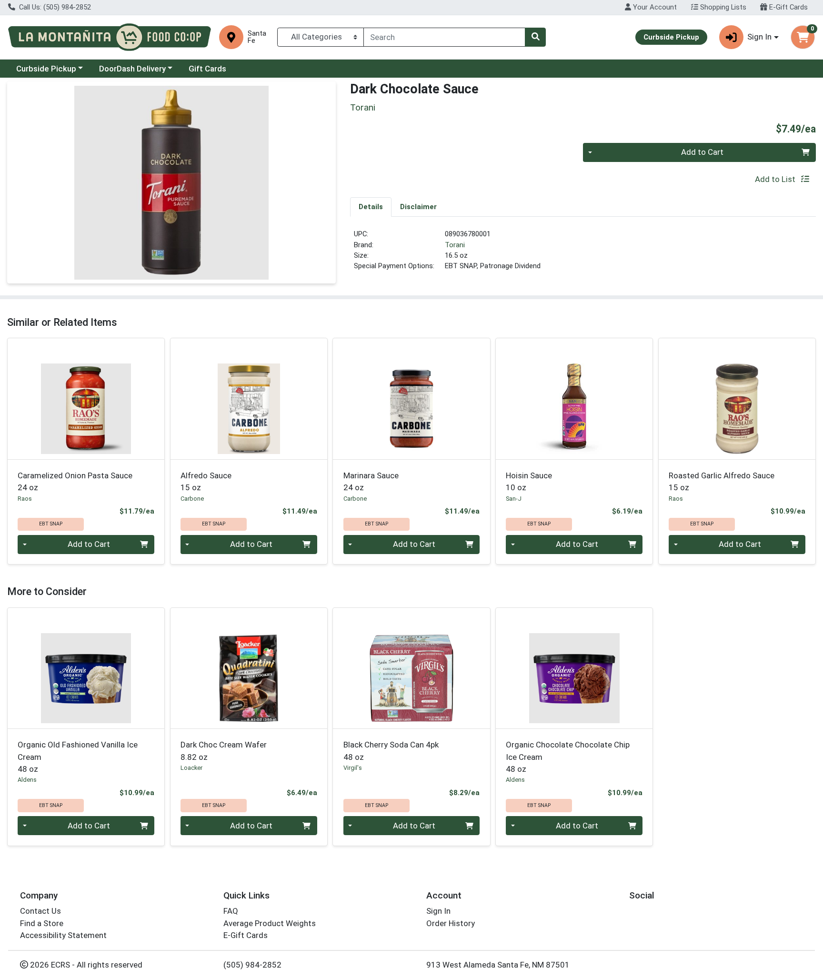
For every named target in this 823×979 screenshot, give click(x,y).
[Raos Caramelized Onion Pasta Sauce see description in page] (86, 398)
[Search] (535, 37)
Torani (455, 245)
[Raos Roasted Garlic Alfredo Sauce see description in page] (736, 398)
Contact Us (40, 911)
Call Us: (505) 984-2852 (54, 7)
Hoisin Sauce (529, 481)
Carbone (192, 498)
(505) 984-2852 (252, 964)
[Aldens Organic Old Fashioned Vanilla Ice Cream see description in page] (86, 668)
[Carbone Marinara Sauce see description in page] (411, 398)
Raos (25, 498)
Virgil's (352, 767)
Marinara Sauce (371, 481)
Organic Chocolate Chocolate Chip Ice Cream (568, 757)
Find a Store (41, 923)
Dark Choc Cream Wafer (224, 750)
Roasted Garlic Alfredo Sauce (721, 481)
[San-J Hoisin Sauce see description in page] (574, 398)
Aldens (27, 779)
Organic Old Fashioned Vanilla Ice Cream (78, 757)
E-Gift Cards (787, 7)
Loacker (191, 767)
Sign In (438, 911)
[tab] (370, 206)
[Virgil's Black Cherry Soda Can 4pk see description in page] (411, 668)
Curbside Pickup (46, 68)
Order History (450, 923)
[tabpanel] (583, 254)
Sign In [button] (759, 36)
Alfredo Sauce (206, 481)
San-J (514, 498)
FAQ (230, 911)
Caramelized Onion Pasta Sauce (75, 481)
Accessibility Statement (63, 935)
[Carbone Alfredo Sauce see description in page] (248, 398)
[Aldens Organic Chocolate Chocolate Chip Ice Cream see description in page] (574, 668)
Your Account (654, 7)
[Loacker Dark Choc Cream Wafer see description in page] (248, 668)
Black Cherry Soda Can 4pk (391, 750)
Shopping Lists (722, 7)
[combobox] (444, 37)
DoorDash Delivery (132, 68)
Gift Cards (207, 68)
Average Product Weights (269, 923)
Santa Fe (257, 37)
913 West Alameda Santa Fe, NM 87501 (498, 964)
